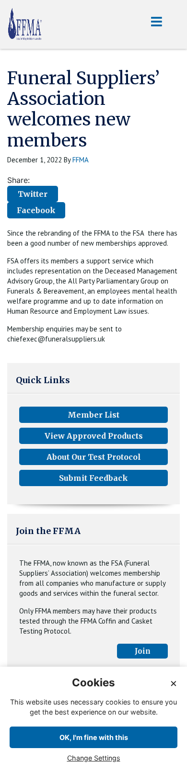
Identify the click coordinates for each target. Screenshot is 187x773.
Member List (93, 415)
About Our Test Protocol (94, 457)
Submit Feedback (93, 478)
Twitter (32, 194)
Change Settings (93, 758)
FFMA (80, 159)
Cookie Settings (160, 765)
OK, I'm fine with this (93, 737)
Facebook (36, 210)
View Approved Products (94, 436)
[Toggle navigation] (156, 24)
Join (143, 651)
